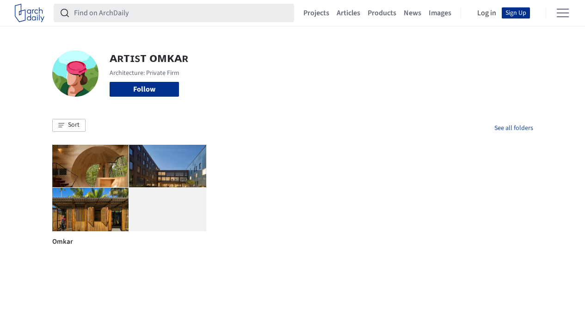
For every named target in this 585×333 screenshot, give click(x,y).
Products (382, 13)
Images (440, 13)
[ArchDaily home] (29, 13)
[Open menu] (562, 13)
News (412, 13)
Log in (486, 13)
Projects (316, 13)
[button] (69, 125)
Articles (348, 13)
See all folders (513, 128)
